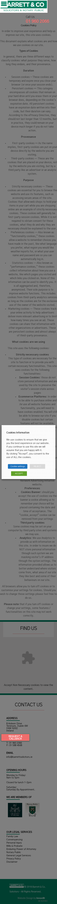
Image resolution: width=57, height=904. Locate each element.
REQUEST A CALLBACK (15, 737)
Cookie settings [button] (17, 466)
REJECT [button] (37, 466)
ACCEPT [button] (19, 473)
